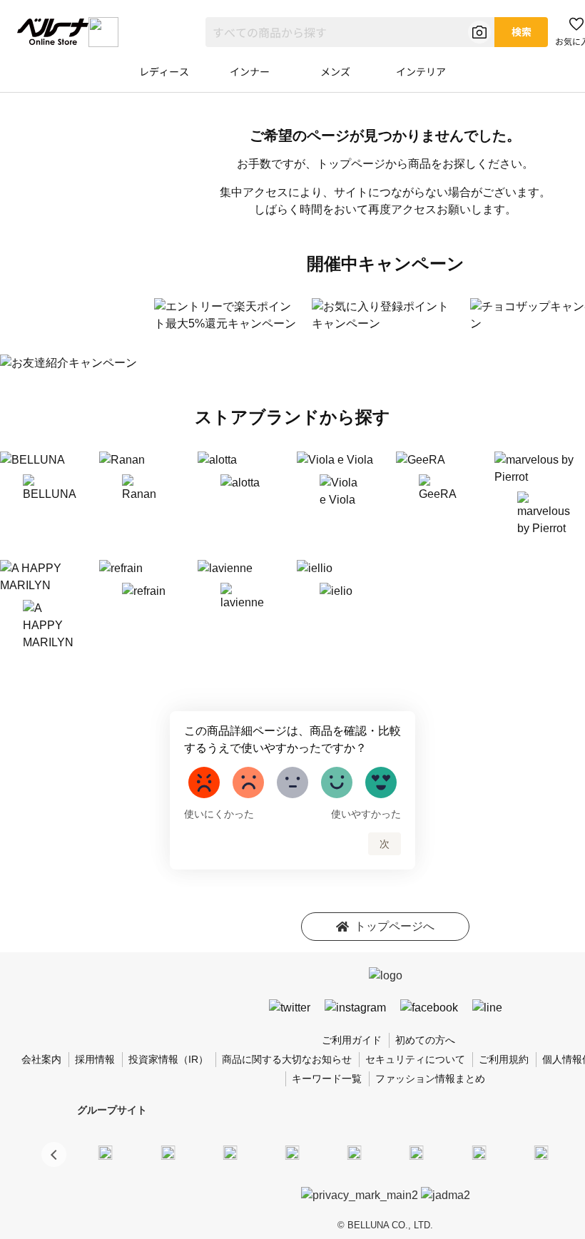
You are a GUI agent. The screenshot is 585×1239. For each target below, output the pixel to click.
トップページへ (394, 926)
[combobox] (349, 32)
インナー (250, 71)
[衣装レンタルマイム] (105, 1152)
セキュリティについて (415, 1059)
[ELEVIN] (292, 1152)
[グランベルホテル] (354, 1152)
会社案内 (41, 1059)
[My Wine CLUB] (479, 1152)
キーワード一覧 (327, 1078)
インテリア (421, 71)
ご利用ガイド (352, 1040)
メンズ (335, 71)
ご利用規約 (504, 1059)
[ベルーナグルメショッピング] (417, 1152)
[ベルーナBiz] (168, 1152)
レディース (164, 71)
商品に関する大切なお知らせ (287, 1059)
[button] (53, 1154)
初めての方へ (425, 1040)
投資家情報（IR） (168, 1059)
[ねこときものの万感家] (230, 1152)
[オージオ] (541, 1152)
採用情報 (95, 1059)
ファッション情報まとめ (430, 1078)
